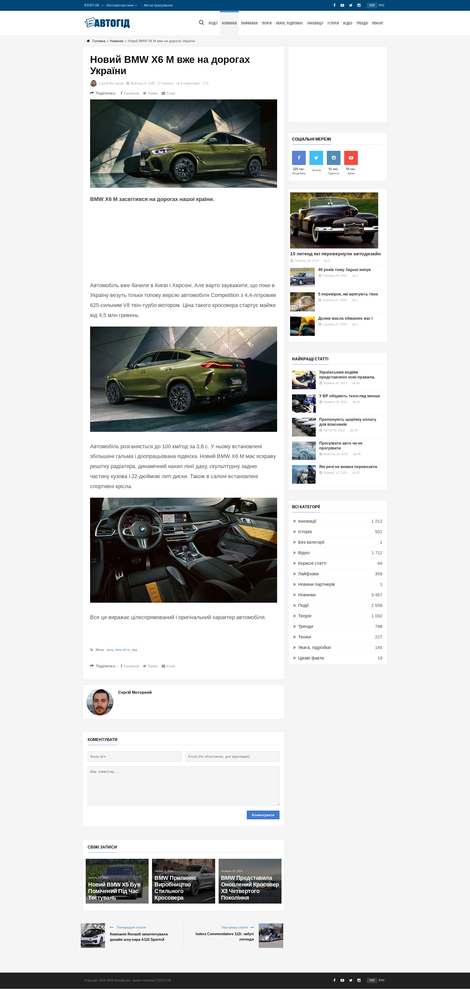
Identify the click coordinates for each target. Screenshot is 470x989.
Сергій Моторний (111, 83)
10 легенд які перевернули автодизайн (335, 253)
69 (358, 383)
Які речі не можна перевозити (348, 467)
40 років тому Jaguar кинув (344, 270)
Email (170, 93)
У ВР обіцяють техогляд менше (349, 396)
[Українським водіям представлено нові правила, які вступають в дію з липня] (304, 380)
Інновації (315, 23)
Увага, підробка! (289, 23)
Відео (347, 23)
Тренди (362, 23)
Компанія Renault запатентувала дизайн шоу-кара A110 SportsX (139, 937)
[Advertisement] (183, 241)
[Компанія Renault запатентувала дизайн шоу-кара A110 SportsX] (93, 935)
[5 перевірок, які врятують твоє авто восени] (302, 302)
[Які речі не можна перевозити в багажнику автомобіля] (304, 474)
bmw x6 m (122, 650)
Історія (333, 23)
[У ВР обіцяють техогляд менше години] (304, 403)
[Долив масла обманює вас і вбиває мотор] (302, 326)
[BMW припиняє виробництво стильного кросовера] (183, 881)
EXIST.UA (91, 5)
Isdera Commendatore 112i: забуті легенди (225, 936)
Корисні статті (312, 563)
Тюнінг (377, 23)
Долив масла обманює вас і (345, 318)
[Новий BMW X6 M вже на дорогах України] (183, 143)
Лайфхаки (249, 23)
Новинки (229, 23)
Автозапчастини (120, 5)
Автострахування (158, 5)
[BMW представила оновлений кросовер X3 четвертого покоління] (250, 881)
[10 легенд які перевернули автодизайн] (334, 220)
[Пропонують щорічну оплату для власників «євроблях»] (304, 427)
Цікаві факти (311, 658)
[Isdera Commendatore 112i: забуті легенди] (271, 935)
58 (355, 430)
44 (359, 454)
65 (358, 402)
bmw (110, 650)
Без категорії (311, 542)
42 (358, 472)
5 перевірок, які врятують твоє (348, 294)
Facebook (131, 93)
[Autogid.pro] (107, 22)
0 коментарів (190, 83)
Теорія (267, 23)
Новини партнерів (316, 584)
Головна (99, 41)
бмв (134, 650)
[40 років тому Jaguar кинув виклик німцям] (302, 277)
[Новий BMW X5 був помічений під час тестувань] (117, 881)
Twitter (153, 93)
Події (213, 23)
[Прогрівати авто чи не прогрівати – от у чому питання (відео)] (304, 451)
